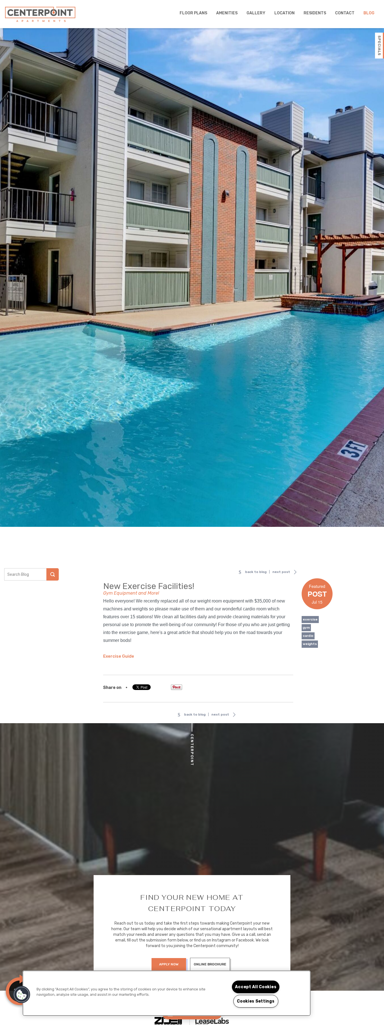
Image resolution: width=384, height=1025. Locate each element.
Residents (315, 13)
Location (284, 13)
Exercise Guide (118, 656)
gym (306, 628)
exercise (310, 619)
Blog (368, 13)
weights (310, 644)
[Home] (40, 14)
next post (281, 572)
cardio (308, 636)
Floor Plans (193, 13)
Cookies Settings (256, 1001)
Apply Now (169, 964)
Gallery (256, 13)
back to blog (255, 572)
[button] (22, 995)
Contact (344, 13)
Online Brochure (210, 964)
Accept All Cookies (255, 986)
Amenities (227, 13)
